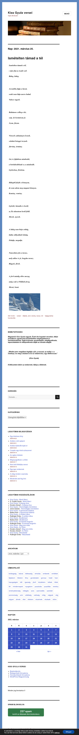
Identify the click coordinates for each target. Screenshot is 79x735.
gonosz (43, 578)
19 (41, 638)
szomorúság (13, 595)
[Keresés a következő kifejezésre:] (31, 397)
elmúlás (38, 573)
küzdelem (41, 582)
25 (34, 643)
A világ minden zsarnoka (19, 474)
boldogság (12, 573)
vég (56, 595)
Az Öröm (22, 527)
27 (48, 643)
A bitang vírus (24, 503)
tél (42, 316)
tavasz (39, 316)
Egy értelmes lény (16, 436)
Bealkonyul (23, 518)
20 (48, 638)
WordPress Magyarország (19, 677)
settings (57, 732)
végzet (11, 599)
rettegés (26, 591)
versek (19, 316)
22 (12, 643)
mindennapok (18, 586)
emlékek (55, 573)
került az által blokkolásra (28, 711)
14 (56, 634)
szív (21, 595)
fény (26, 578)
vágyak (50, 595)
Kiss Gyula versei (20, 12)
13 (48, 634)
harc (56, 578)
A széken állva (24, 514)
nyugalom (28, 586)
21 (56, 638)
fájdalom (12, 578)
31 (26, 647)
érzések (47, 599)
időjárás (25, 316)
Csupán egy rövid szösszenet (20, 450)
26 (41, 643)
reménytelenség (14, 591)
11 (34, 634)
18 (34, 638)
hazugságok (13, 582)
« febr (18, 651)
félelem (20, 578)
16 (19, 638)
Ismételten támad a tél (25, 58)
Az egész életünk (16, 455)
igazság (27, 582)
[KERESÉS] (57, 397)
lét (9, 586)
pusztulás (38, 586)
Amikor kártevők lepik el (18, 446)
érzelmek (39, 599)
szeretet (50, 591)
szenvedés (40, 591)
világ (43, 595)
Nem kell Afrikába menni (19, 464)
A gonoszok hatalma (26, 510)
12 (41, 634)
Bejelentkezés (15, 671)
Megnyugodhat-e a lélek (19, 460)
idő (21, 582)
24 (26, 643)
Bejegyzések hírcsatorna (19, 673)
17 (26, 638)
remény (33, 316)
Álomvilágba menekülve (28, 507)
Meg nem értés (24, 525)
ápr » (49, 651)
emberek (46, 573)
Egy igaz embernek (17, 469)
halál (50, 578)
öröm (54, 599)
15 (12, 638)
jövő (29, 316)
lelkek (50, 582)
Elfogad (68, 732)
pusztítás (47, 586)
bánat (21, 573)
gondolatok (35, 578)
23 (19, 643)
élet (24, 599)
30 (19, 647)
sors (32, 591)
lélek (56, 582)
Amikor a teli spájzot (17, 441)
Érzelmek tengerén (26, 522)
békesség (28, 573)
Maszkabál (23, 533)
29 (12, 647)
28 (56, 643)
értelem (30, 599)
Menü (67, 13)
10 (26, 634)
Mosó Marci (23, 499)
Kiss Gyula (14, 499)
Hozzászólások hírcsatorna (20, 675)
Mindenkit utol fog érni (18, 479)
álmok (18, 599)
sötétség (28, 595)
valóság (37, 595)
